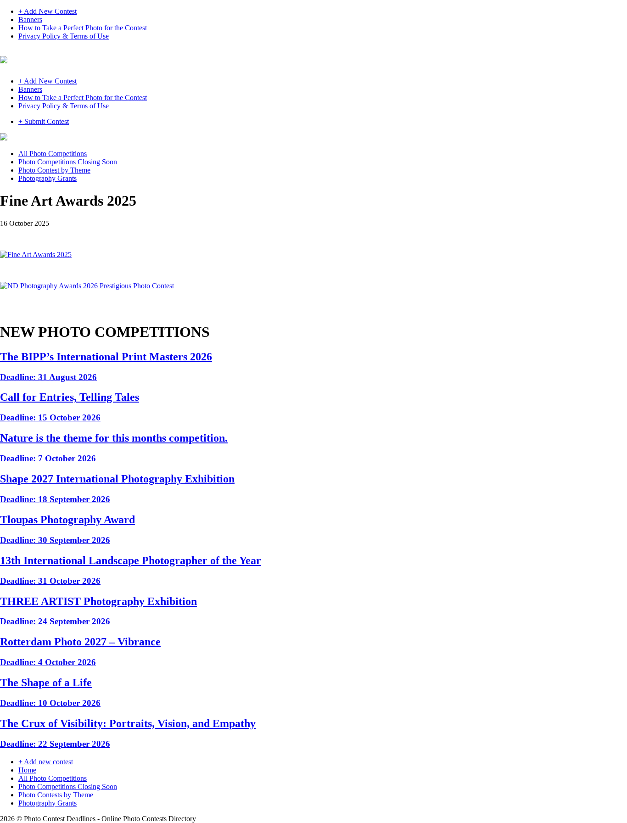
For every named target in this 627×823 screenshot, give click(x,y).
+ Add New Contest (47, 11)
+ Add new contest (45, 762)
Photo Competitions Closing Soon (67, 162)
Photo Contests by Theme (55, 795)
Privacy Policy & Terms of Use (63, 36)
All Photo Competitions (52, 153)
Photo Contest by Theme (54, 170)
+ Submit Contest (43, 121)
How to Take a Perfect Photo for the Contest (82, 28)
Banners (30, 19)
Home (27, 770)
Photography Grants (47, 178)
